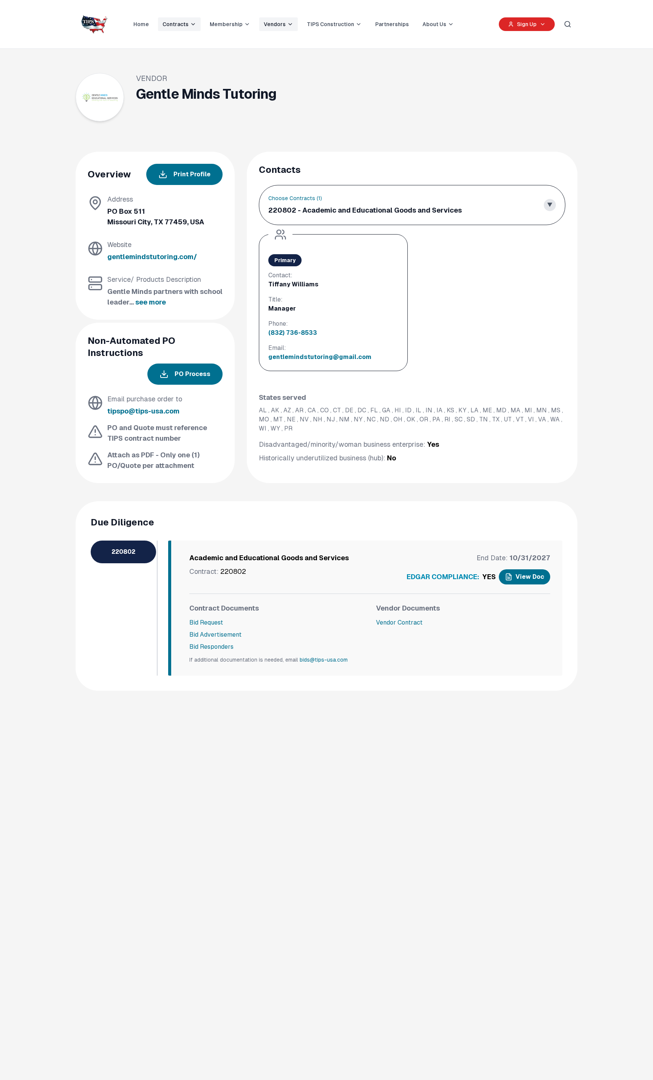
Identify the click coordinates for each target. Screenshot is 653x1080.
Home (141, 24)
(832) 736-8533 (292, 332)
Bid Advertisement (215, 634)
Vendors (275, 24)
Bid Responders (211, 646)
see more (150, 302)
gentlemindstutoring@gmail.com (319, 357)
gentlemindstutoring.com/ (152, 257)
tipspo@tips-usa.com (143, 411)
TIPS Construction (330, 24)
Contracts (175, 24)
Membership (226, 24)
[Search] (567, 24)
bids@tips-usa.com (324, 660)
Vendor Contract (399, 622)
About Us (434, 24)
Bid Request (206, 622)
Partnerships (392, 24)
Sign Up (527, 24)
